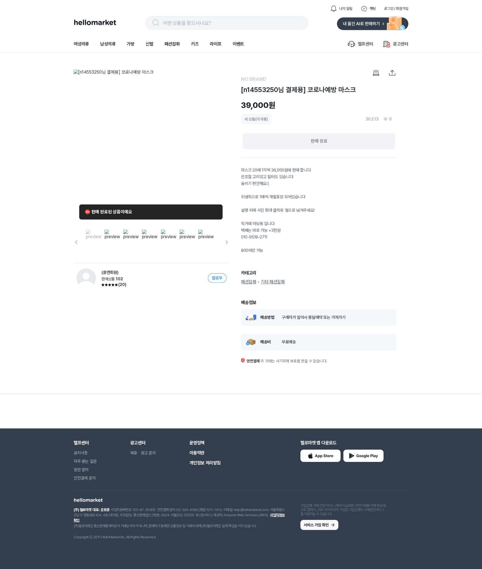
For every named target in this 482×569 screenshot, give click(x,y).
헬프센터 (81, 442)
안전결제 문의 (85, 478)
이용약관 (196, 452)
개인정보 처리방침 (205, 463)
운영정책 (196, 442)
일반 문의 (81, 469)
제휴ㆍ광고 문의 (143, 452)
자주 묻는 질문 (85, 461)
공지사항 (81, 452)
